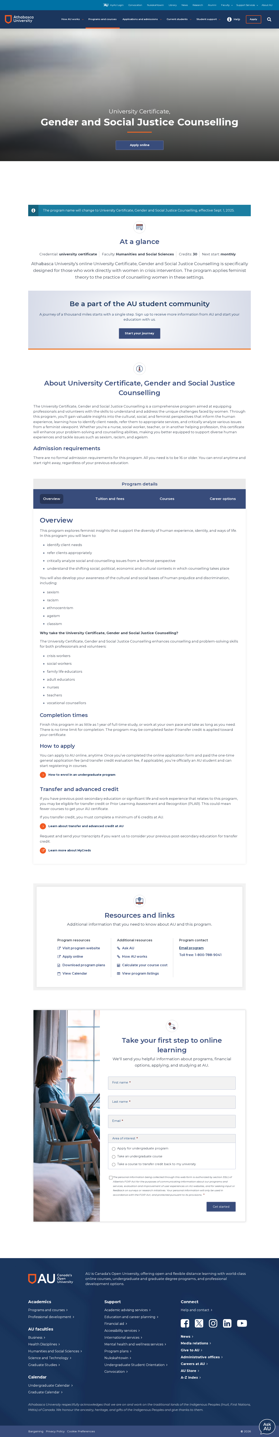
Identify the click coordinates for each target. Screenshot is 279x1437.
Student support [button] (206, 19)
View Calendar (74, 973)
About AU (267, 5)
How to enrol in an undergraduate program (81, 775)
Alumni (212, 5)
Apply (253, 19)
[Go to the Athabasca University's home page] (21, 19)
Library (173, 5)
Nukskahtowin (155, 5)
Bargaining (35, 1431)
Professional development (49, 1317)
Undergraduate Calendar (49, 1385)
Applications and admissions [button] (140, 19)
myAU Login (117, 5)
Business (35, 1338)
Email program (191, 948)
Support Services (245, 5)
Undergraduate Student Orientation (134, 1365)
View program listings (140, 973)
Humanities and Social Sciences (53, 1351)
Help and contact (195, 1310)
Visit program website (81, 948)
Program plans (116, 1351)
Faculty (225, 5)
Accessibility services (120, 1331)
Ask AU (128, 948)
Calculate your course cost (144, 965)
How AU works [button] (70, 19)
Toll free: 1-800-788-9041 (200, 955)
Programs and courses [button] (102, 19)
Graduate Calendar (44, 1392)
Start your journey (139, 333)
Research (198, 5)
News (185, 5)
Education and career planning (129, 1317)
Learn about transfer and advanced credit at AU (86, 826)
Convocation (135, 5)
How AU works (134, 956)
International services (121, 1338)
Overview (51, 499)
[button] (233, 19)
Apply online (139, 145)
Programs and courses (46, 1310)
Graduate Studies (42, 1365)
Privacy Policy (55, 1431)
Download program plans (83, 965)
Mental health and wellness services (133, 1344)
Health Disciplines (42, 1344)
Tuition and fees (109, 499)
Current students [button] (177, 19)
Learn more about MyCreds (69, 850)
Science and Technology (48, 1358)
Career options (223, 499)
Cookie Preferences (81, 1431)
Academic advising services (126, 1310)
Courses (167, 499)
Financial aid (114, 1324)
